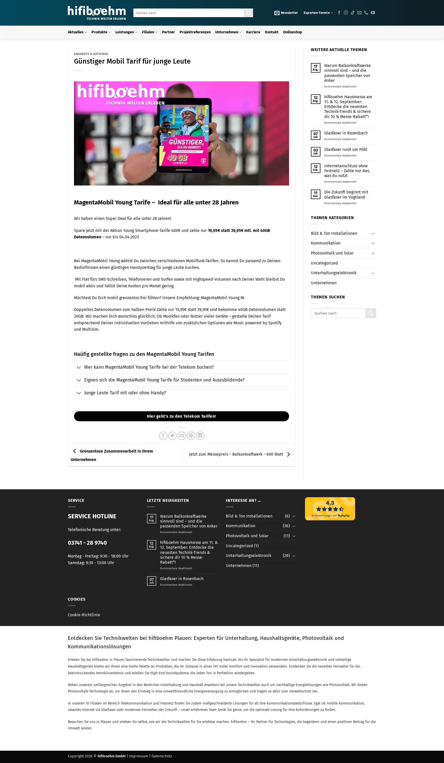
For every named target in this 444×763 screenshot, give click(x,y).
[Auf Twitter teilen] (172, 436)
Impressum (138, 756)
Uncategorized (324, 263)
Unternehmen (226, 32)
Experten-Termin (317, 13)
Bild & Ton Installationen (334, 233)
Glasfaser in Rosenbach (346, 133)
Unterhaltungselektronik (333, 272)
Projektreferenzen (195, 32)
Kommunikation (325, 243)
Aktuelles (76, 32)
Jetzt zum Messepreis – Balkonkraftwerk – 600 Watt (236, 454)
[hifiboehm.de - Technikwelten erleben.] (97, 12)
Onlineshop (292, 32)
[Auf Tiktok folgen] (353, 13)
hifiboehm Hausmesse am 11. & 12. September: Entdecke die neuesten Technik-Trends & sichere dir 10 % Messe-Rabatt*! (348, 106)
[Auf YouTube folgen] (373, 13)
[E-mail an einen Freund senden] (182, 436)
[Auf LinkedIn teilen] (200, 436)
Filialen (148, 32)
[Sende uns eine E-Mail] (359, 13)
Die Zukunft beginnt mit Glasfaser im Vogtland (346, 194)
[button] (286, 12)
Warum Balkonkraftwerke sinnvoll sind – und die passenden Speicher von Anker (347, 73)
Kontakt (272, 32)
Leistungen (124, 32)
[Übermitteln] (248, 12)
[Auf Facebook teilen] (163, 436)
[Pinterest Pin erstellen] (191, 436)
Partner (168, 32)
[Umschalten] (79, 367)
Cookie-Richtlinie (84, 614)
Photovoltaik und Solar (332, 253)
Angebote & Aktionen (91, 54)
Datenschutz (162, 756)
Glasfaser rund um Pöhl (345, 149)
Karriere (253, 32)
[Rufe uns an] (366, 13)
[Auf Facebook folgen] (339, 13)
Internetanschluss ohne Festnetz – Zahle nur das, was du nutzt (347, 170)
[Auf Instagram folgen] (346, 13)
